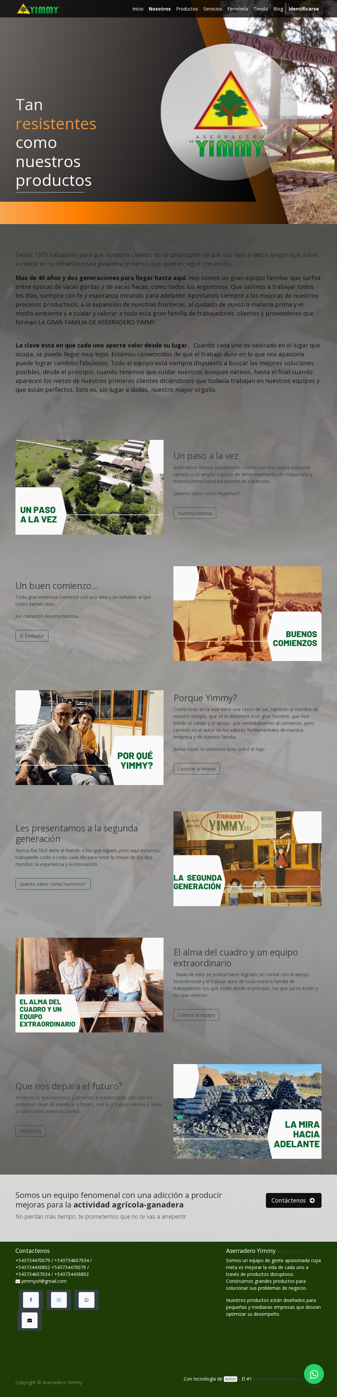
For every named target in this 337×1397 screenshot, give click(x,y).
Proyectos (30, 1131)
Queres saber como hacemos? (53, 884)
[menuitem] (138, 9)
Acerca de (290, 1251)
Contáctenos (289, 1200)
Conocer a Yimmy (197, 769)
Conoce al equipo (196, 1015)
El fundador (32, 636)
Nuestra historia (195, 513)
